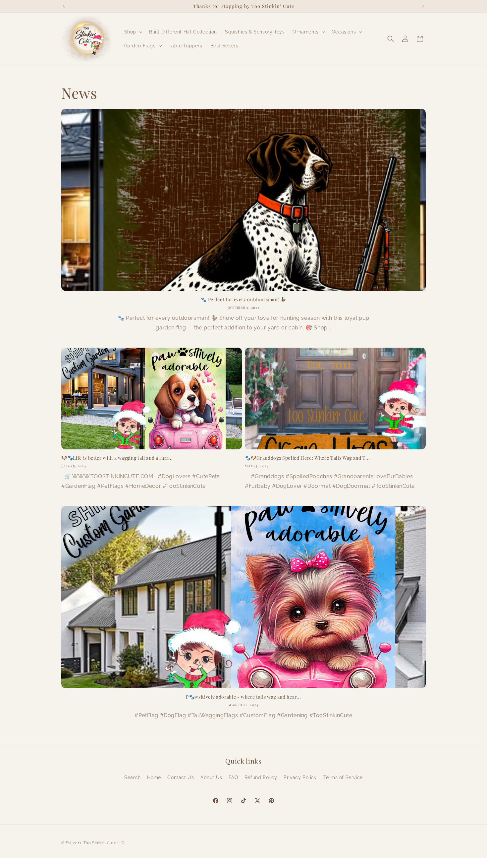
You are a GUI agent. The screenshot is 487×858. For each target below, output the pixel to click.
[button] (132, 32)
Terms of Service (343, 777)
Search (132, 777)
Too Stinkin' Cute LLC (104, 843)
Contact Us (180, 777)
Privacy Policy (300, 777)
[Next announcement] (423, 6)
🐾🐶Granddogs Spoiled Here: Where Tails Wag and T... (307, 458)
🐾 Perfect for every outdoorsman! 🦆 (243, 300)
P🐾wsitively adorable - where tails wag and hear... (243, 697)
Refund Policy (260, 777)
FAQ (233, 777)
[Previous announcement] (63, 6)
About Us (211, 777)
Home (154, 777)
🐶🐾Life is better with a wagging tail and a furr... (117, 458)
